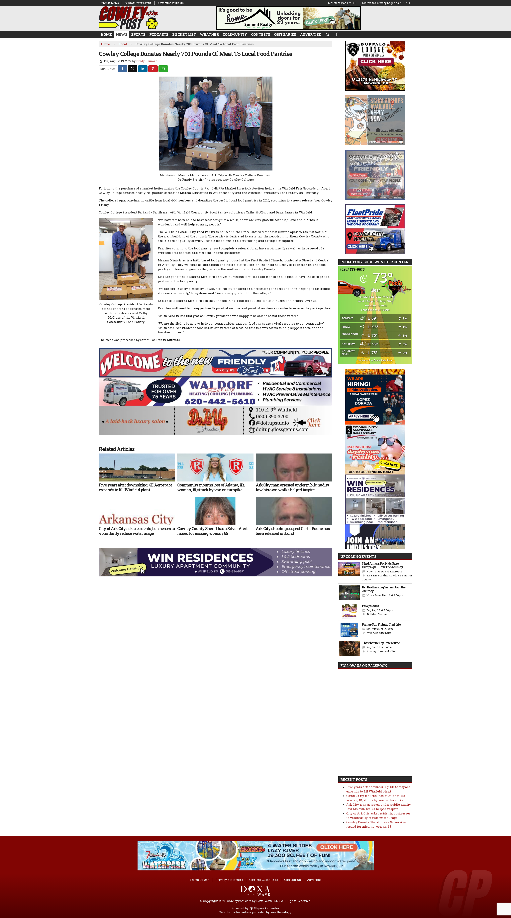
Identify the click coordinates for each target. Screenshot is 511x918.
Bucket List (184, 34)
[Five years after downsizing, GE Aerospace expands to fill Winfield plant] (137, 467)
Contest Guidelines (263, 880)
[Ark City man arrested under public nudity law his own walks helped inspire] (294, 467)
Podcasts (158, 34)
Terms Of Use (199, 880)
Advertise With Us (170, 3)
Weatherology (280, 912)
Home (106, 34)
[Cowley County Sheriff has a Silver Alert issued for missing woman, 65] (215, 511)
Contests (260, 34)
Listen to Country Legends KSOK (385, 3)
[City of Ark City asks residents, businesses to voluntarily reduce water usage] (137, 511)
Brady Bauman (147, 61)
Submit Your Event (138, 3)
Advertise (310, 34)
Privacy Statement (229, 880)
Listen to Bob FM (340, 3)
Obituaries (285, 34)
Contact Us (292, 880)
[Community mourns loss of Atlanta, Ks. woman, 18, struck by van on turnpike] (215, 467)
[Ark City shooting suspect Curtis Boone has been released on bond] (294, 511)
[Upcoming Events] (349, 572)
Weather (209, 34)
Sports (138, 34)
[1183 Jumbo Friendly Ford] (215, 362)
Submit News (109, 3)
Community (235, 34)
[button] (327, 34)
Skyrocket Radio (266, 908)
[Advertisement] (288, 18)
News (121, 34)
